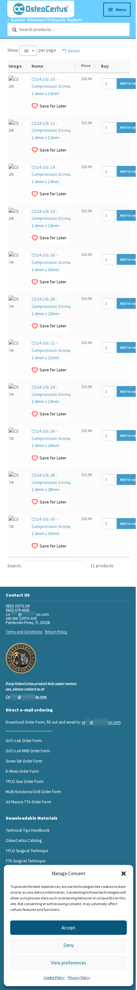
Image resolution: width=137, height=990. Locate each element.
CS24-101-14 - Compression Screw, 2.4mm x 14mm (51, 174)
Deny (68, 945)
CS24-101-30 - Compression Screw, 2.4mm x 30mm (51, 526)
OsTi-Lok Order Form (24, 740)
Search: (14, 566)
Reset (74, 51)
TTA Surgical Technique (25, 860)
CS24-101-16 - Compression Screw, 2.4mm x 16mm (51, 218)
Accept (68, 928)
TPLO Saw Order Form (25, 781)
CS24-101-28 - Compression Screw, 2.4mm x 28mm (51, 482)
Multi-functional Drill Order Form (33, 791)
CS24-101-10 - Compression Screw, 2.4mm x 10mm (51, 86)
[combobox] (28, 51)
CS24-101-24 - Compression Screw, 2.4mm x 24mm (51, 394)
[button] (123, 873)
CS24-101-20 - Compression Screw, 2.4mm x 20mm (51, 306)
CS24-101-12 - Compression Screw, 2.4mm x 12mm (51, 130)
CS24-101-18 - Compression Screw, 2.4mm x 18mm (51, 262)
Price (85, 65)
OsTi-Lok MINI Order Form (28, 750)
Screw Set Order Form (24, 760)
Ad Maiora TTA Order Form (28, 801)
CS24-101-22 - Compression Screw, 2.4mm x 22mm (51, 350)
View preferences (68, 963)
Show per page (31, 51)
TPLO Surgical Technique (27, 850)
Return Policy (56, 631)
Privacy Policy (79, 977)
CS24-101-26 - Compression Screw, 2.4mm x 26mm (51, 438)
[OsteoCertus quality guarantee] (21, 658)
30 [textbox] (26, 51)
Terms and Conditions (24, 631)
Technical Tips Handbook (27, 830)
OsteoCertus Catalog (24, 840)
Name (37, 66)
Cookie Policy (54, 977)
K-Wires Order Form (22, 771)
